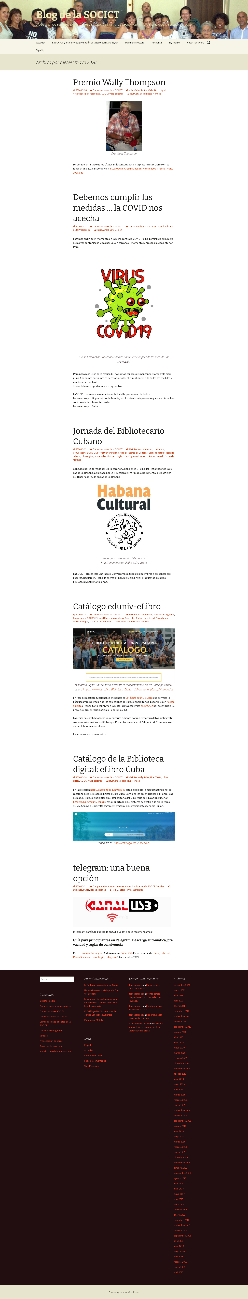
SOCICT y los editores (112, 93)
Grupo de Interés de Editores (133, 452)
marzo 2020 (179, 1052)
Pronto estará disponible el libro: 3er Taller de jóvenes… (145, 997)
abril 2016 (178, 1256)
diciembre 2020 (181, 1011)
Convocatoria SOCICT (139, 226)
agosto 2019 (180, 1073)
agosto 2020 (180, 1031)
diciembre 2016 (181, 1219)
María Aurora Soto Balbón (109, 229)
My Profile (174, 42)
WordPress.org (92, 1066)
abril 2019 (178, 1089)
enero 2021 (179, 1005)
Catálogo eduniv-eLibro (117, 606)
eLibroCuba (134, 90)
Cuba (156, 953)
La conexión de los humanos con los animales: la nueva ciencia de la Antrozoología (100, 1002)
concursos (159, 449)
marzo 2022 (179, 990)
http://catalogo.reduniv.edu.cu (108, 789)
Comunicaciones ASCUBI (52, 1011)
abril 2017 (178, 1199)
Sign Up (40, 50)
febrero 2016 (180, 1261)
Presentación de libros (51, 1040)
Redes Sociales (81, 957)
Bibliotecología (47, 1000)
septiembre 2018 (182, 1120)
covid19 (155, 226)
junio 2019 (179, 1078)
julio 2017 (178, 1183)
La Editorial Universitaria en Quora (101, 984)
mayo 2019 (179, 1084)
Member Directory (134, 42)
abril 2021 (178, 1000)
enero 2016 (179, 1267)
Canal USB (127, 953)
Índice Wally (147, 90)
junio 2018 (179, 1131)
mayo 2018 (179, 1136)
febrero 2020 (180, 1058)
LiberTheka (136, 618)
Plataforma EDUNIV (93, 1020)
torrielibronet (136, 984)
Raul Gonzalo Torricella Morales (145, 93)
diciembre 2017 (181, 1157)
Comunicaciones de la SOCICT (107, 90)
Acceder (40, 42)
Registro (88, 1045)
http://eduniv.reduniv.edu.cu (89, 801)
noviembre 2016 (182, 1225)
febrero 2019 (180, 1099)
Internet (166, 953)
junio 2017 (179, 1188)
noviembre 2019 (182, 1068)
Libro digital (160, 90)
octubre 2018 (180, 1115)
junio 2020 (179, 1042)
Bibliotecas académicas (141, 449)
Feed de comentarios (95, 1060)
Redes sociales (98, 889)
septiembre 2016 (182, 1235)
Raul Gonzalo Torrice (139, 1023)
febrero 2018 (180, 1146)
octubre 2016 (180, 1230)
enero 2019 (179, 1105)
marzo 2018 (179, 1141)
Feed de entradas (93, 1055)
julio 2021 (178, 995)
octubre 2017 (180, 1167)
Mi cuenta (156, 42)
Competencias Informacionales (108, 886)
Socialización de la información (55, 1051)
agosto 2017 (180, 1178)
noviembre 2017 (182, 1162)
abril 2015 (178, 1272)
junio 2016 (179, 1246)
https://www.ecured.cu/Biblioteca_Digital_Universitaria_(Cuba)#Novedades (128, 689)
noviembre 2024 (182, 984)
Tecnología (97, 957)
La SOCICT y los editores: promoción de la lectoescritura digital (85, 42)
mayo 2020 (179, 1047)
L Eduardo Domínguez (91, 953)
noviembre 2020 (182, 1016)
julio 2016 (178, 1240)
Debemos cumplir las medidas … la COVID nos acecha (117, 207)
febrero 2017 (180, 1209)
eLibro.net (147, 705)
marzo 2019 (179, 1094)
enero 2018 (179, 1152)
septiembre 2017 (182, 1172)
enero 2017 (179, 1214)
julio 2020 (178, 1037)
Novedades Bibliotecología (86, 93)
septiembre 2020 (182, 1026)
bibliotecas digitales (164, 614)
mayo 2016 (179, 1251)
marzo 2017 (179, 1204)
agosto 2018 (180, 1125)
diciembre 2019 (181, 1063)
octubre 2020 (180, 1021)
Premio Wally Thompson (119, 82)
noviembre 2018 (182, 1110)
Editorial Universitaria (106, 452)
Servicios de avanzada (51, 1046)
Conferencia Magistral (51, 1030)
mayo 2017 (179, 1193)
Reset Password (195, 42)
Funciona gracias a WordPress (124, 1292)
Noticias (160, 886)
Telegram (111, 957)
